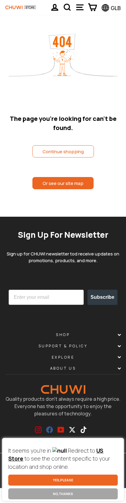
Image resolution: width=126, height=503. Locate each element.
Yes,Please (63, 480)
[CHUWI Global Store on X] (72, 429)
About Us (63, 368)
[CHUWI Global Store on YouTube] (60, 429)
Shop (63, 334)
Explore (63, 357)
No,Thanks (63, 493)
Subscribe (102, 297)
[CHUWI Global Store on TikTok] (83, 429)
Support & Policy (63, 346)
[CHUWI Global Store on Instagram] (38, 429)
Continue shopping (63, 151)
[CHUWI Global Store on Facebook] (49, 429)
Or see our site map (63, 183)
